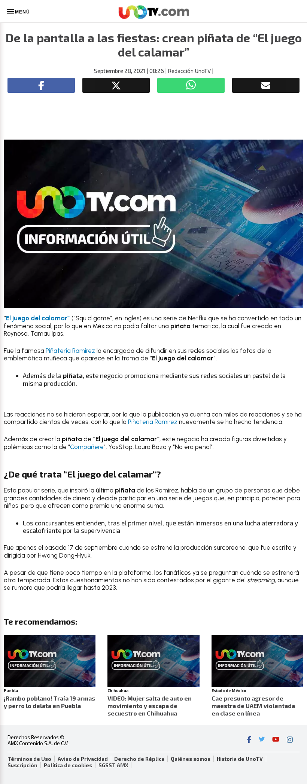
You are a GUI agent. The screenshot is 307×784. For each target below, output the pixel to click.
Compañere (87, 447)
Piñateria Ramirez (70, 350)
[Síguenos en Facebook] (249, 740)
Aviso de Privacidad (83, 759)
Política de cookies (68, 765)
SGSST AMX (113, 765)
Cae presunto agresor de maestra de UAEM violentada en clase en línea (253, 706)
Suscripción (22, 765)
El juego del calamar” (39, 318)
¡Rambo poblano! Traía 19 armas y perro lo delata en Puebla (49, 702)
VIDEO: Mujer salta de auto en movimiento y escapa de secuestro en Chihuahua (149, 706)
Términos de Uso (29, 759)
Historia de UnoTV (240, 759)
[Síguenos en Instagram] (290, 740)
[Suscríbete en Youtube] (275, 740)
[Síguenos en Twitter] (261, 740)
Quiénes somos (190, 759)
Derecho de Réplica (139, 759)
